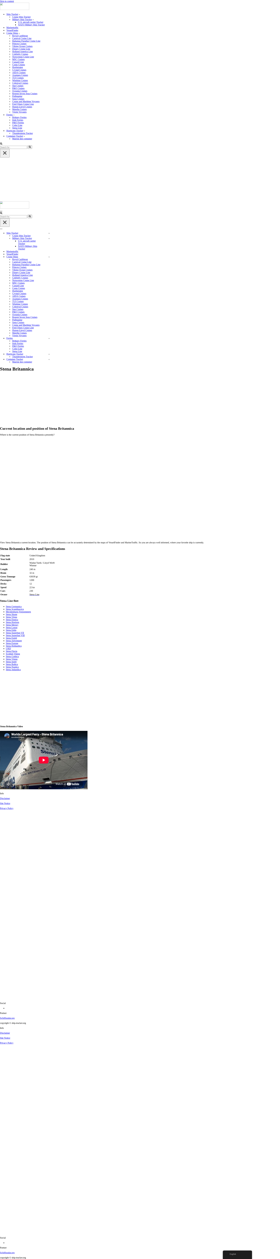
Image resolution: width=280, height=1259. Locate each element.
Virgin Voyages (19, 112)
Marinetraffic (12, 27)
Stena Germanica (14, 606)
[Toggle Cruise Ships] (49, 257)
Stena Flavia (11, 651)
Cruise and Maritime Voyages (26, 101)
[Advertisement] (140, 179)
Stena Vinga (11, 617)
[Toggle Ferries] (49, 338)
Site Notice (5, 803)
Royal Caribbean (20, 35)
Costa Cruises (18, 64)
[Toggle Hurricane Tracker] (49, 354)
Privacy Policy (6, 808)
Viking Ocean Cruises (22, 46)
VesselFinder (12, 30)
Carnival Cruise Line (22, 38)
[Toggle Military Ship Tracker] (49, 238)
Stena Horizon (12, 622)
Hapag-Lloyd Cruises (22, 106)
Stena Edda (11, 630)
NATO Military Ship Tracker (31, 25)
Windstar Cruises (20, 80)
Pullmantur (17, 96)
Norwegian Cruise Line (23, 57)
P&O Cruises (18, 88)
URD (8, 648)
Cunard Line (18, 62)
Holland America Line (22, 51)
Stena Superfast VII (15, 633)
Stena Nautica (12, 667)
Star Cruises (17, 85)
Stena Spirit (11, 661)
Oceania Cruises (19, 91)
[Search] (1, 144)
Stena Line (17, 128)
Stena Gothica (12, 656)
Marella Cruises (19, 109)
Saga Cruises (18, 99)
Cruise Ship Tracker (21, 17)
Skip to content (7, 1)
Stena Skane (11, 614)
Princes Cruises (19, 43)
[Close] (5, 153)
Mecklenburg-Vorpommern (18, 612)
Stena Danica (12, 619)
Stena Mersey (12, 625)
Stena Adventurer (14, 640)
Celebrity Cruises (20, 54)
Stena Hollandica (14, 646)
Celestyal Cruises (20, 83)
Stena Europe (12, 643)
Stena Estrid (11, 638)
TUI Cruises (18, 78)
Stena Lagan (11, 627)
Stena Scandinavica (15, 609)
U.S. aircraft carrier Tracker (30, 22)
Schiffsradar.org (7, 1018)
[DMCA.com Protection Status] (140, 998)
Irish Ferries (17, 120)
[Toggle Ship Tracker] (49, 233)
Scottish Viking (13, 654)
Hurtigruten (17, 67)
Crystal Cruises (19, 70)
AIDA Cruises (19, 72)
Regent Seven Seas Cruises (24, 93)
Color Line (17, 125)
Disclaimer (5, 798)
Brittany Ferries (19, 117)
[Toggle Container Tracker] (49, 359)
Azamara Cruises (20, 75)
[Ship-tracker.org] (14, 9)
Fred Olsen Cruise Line (23, 104)
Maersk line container (22, 138)
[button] (19, 14)
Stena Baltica (12, 664)
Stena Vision (12, 659)
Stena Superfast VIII (15, 635)
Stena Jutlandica (13, 669)
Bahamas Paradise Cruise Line (26, 41)
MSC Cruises (18, 59)
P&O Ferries (18, 122)
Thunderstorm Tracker (22, 133)
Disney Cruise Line (21, 49)
